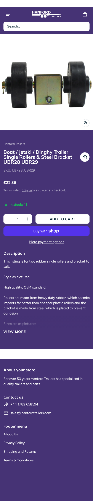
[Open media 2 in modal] (46, 83)
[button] (46, 26)
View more (14, 331)
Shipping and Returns (19, 451)
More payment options (46, 242)
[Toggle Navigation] (8, 14)
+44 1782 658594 (24, 404)
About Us (10, 434)
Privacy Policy (14, 443)
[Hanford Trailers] (46, 14)
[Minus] (8, 219)
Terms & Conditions (18, 460)
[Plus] (27, 219)
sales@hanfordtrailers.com (30, 413)
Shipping (28, 190)
